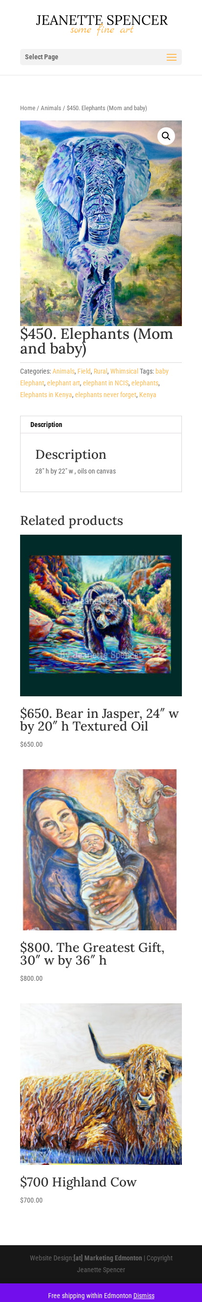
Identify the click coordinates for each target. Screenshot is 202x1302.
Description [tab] (46, 424)
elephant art (63, 383)
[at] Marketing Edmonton (108, 1258)
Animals (51, 108)
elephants (144, 383)
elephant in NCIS (105, 383)
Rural (100, 371)
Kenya (147, 395)
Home (27, 108)
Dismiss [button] (143, 1296)
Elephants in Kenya (46, 395)
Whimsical (124, 371)
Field (84, 371)
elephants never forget (105, 395)
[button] (166, 136)
